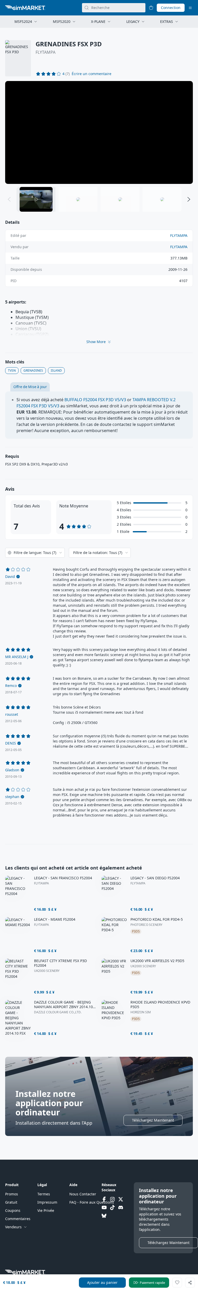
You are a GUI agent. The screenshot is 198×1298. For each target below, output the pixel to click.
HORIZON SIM (140, 1012)
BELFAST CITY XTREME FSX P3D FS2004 (60, 963)
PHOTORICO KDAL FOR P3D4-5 (156, 919)
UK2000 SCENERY (47, 971)
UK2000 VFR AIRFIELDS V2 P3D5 (157, 961)
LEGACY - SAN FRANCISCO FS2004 (63, 878)
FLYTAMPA (45, 52)
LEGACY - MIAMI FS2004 (54, 919)
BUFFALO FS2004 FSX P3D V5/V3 (95, 399)
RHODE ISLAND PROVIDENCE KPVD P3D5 (160, 1004)
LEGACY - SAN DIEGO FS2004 (155, 878)
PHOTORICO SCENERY (146, 925)
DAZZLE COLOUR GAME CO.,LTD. (57, 1012)
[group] (99, 132)
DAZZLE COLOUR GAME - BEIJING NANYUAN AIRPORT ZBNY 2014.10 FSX (63, 1004)
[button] (91, 73)
